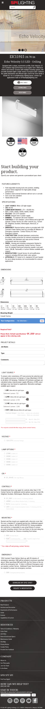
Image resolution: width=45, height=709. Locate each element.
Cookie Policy (5, 647)
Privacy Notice (5, 644)
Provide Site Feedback (7, 650)
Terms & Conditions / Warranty (10, 629)
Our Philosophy (5, 663)
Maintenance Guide (6, 639)
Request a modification (22, 588)
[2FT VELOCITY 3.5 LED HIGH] (27, 400)
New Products (5, 605)
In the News (4, 668)
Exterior (3, 615)
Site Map (3, 642)
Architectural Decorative (8, 607)
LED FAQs (3, 634)
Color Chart (4, 631)
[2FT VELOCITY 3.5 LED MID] (27, 407)
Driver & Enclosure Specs (8, 637)
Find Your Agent (5, 679)
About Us (3, 660)
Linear (2, 613)
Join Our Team (5, 666)
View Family (22, 92)
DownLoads (22, 88)
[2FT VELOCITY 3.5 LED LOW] (27, 393)
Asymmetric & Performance (9, 610)
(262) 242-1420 (5, 686)
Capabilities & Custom (7, 618)
